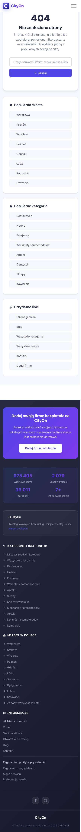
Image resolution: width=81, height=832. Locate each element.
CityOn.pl (63, 825)
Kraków (21, 124)
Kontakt (21, 356)
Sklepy (20, 274)
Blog (19, 326)
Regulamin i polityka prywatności (24, 762)
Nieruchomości (17, 721)
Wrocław (22, 134)
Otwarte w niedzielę (15, 739)
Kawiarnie (23, 284)
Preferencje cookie (14, 779)
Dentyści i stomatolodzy (22, 619)
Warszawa (23, 115)
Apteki (20, 255)
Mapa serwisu (12, 774)
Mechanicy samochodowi (23, 607)
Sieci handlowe (12, 733)
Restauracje (24, 216)
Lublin (11, 691)
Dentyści (22, 264)
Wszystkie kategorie (29, 336)
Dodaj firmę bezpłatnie (40, 448)
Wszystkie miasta (27, 346)
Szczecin (22, 183)
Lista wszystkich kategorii (23, 554)
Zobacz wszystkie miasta (23, 702)
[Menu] (74, 6)
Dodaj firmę (24, 365)
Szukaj (42, 72)
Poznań (21, 144)
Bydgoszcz (14, 685)
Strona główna (26, 317)
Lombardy (13, 625)
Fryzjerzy (22, 235)
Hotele (20, 225)
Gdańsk (21, 154)
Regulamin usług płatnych (19, 768)
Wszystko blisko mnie (21, 560)
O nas (6, 727)
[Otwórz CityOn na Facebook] (35, 800)
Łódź (19, 163)
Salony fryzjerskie (18, 601)
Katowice (22, 173)
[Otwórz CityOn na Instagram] (45, 800)
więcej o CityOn (18, 528)
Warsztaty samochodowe (33, 245)
